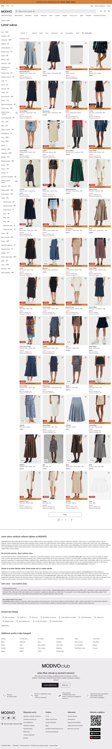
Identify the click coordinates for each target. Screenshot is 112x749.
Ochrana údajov (54, 745)
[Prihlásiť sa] (101, 11)
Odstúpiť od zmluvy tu (29, 719)
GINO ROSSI (60, 638)
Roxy (2, 642)
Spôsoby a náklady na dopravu (32, 716)
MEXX (21, 651)
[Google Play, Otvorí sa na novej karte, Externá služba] (95, 729)
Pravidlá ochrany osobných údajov (39, 745)
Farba (41, 33)
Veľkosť (34, 33)
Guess (76, 638)
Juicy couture (78, 642)
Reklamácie (26, 731)
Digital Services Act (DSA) (75, 725)
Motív (77, 33)
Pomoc (109, 6)
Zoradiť (23, 33)
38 (71, 520)
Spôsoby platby (27, 728)
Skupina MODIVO (56, 722)
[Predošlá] (5, 2)
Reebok (3, 638)
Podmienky (16, 745)
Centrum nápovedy (28, 735)
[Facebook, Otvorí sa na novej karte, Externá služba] (14, 718)
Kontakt (25, 738)
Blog (93, 6)
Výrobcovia (54, 33)
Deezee (3, 648)
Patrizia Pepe (60, 651)
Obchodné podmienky (56, 731)
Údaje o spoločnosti (51, 719)
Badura (3, 651)
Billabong (59, 648)
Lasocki (22, 648)
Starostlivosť (71, 719)
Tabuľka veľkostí (72, 716)
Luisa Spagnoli (79, 645)
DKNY (40, 651)
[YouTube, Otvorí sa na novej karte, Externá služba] (8, 718)
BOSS (3, 645)
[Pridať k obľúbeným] (39, 43)
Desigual (58, 642)
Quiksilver (22, 642)
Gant (21, 645)
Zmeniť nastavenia (24, 745)
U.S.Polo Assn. (24, 638)
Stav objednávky (28, 722)
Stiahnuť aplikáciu (101, 6)
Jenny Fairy (59, 645)
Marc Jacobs (41, 648)
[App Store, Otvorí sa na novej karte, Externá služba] (95, 733)
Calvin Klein (96, 638)
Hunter (95, 645)
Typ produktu (69, 33)
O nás (47, 716)
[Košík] (109, 11)
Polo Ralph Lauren (80, 648)
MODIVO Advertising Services (56, 728)
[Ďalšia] (107, 2)
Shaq (39, 642)
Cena (46, 33)
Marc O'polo (41, 645)
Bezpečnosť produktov (74, 722)
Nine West (96, 642)
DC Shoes (41, 638)
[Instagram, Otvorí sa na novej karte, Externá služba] (3, 718)
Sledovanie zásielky (28, 725)
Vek (62, 33)
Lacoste (95, 648)
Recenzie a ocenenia (73, 728)
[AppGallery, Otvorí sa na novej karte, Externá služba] (95, 737)
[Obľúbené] (105, 11)
